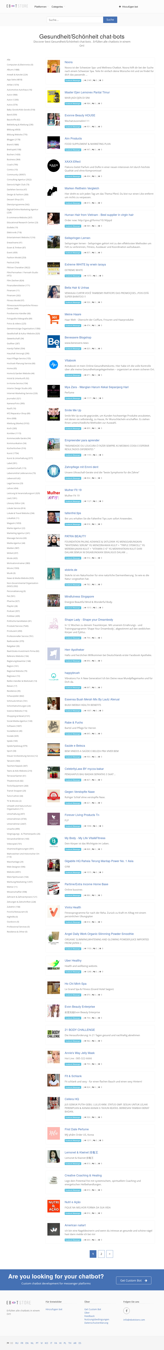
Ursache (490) (13, 828)
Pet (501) (11, 596)
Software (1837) (14, 725)
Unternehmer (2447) (16, 823)
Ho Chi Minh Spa (75, 983)
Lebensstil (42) (13, 478)
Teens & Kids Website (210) (19, 770)
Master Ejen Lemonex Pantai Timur (87, 92)
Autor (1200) (13, 99)
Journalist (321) (14, 398)
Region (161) (13, 666)
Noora (69, 62)
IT (51, 1343)
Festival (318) (13, 262)
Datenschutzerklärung (96, 1322)
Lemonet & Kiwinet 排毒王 (81, 1152)
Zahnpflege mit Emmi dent (81, 467)
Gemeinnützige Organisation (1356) (23, 328)
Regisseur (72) (13, 676)
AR (75, 1343)
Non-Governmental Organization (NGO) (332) (22, 585)
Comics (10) (12, 169)
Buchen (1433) (13, 154)
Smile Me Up (73, 410)
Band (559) (12, 114)
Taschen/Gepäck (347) (17, 765)
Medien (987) (13, 548)
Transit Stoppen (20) (16, 790)
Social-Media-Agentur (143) (19, 721)
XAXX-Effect (73, 161)
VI (42, 1343)
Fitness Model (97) (15, 300)
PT (37, 1343)
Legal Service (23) (15, 483)
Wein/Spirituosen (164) (18, 876)
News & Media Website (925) (20, 578)
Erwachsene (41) (14, 242)
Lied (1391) (12, 498)
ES (80, 1343)
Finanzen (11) (13, 290)
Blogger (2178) (13, 139)
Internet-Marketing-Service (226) (22, 393)
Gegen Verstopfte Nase (80, 791)
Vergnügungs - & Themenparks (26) (23, 833)
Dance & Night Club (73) (18, 184)
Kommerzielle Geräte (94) (19, 438)
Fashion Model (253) (16, 257)
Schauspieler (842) (15, 695)
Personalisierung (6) (16, 591)
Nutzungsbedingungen (96, 1319)
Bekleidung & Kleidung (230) (20, 124)
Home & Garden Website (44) (20, 373)
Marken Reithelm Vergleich (82, 188)
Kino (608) (11, 418)
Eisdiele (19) (12, 227)
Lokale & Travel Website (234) (20, 513)
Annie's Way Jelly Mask (80, 1053)
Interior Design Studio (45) (19, 388)
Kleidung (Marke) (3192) (18, 423)
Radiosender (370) (15, 641)
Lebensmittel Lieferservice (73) (21, 473)
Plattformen (40, 6)
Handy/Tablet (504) (16, 348)
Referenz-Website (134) (18, 656)
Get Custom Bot (131, 1280)
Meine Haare (73, 314)
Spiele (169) (12, 740)
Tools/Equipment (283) (17, 785)
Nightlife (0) (12, 916)
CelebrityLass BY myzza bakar (84, 768)
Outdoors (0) (13, 921)
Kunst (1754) (13, 453)
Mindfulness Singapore (79, 596)
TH (69, 1343)
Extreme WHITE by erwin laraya (85, 264)
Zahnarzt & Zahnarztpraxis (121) (22, 896)
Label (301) (12, 463)
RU (16, 1343)
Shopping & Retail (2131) (18, 716)
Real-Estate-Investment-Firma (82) (23, 651)
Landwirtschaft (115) (16, 468)
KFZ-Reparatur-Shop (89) (18, 413)
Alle (8, 59)
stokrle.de (71, 569)
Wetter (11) (12, 886)
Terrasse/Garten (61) (16, 775)
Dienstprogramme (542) (18, 204)
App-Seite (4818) (14, 79)
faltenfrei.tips (73, 513)
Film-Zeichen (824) (15, 280)
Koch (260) (12, 428)
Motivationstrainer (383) (18, 563)
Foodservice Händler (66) (19, 313)
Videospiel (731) (14, 843)
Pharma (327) (13, 601)
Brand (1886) (13, 144)
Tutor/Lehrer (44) (15, 795)
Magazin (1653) (14, 523)
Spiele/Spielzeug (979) (17, 745)
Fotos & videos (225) (16, 323)
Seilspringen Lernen (77, 238)
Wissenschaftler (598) (17, 891)
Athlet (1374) (13, 84)
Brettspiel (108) (14, 149)
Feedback (89, 1316)
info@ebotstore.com (134, 1319)
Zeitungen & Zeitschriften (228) (21, 901)
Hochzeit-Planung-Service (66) (21, 363)
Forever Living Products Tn (82, 815)
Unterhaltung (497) (16, 813)
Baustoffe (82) (13, 119)
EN (27, 1343)
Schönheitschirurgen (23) (19, 705)
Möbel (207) (12, 553)
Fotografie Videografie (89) (19, 318)
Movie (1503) (13, 568)
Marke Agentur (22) (16, 528)
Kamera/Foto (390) (16, 403)
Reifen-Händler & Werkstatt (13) (22, 681)
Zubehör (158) (13, 906)
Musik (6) (11, 573)
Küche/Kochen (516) (16, 448)
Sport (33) (11, 750)
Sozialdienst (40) (14, 730)
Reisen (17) (12, 685)
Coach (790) (12, 164)
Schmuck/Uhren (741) (17, 700)
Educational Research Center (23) (22, 222)
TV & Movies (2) (14, 800)
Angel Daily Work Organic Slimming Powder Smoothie (99, 934)
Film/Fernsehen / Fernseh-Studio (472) (22, 274)
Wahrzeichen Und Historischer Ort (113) (23, 855)
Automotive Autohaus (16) (19, 89)
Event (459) (12, 252)
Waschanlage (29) (15, 861)
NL (32, 1343)
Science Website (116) (17, 710)
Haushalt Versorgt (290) (18, 353)
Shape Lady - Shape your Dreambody (89, 619)
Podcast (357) (13, 611)
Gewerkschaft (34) (15, 338)
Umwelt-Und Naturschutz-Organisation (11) (19, 807)
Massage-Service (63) (17, 538)
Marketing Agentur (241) (18, 533)
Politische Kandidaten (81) (19, 621)
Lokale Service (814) (16, 508)
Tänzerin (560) (13, 760)
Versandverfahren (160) (18, 838)
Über (87, 1312)
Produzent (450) (14, 631)
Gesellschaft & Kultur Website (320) (23, 333)
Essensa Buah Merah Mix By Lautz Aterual (92, 699)
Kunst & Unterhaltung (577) (20, 458)
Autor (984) (12, 94)
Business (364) (13, 159)
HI (60, 1343)
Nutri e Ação (73, 1202)
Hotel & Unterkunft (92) (18, 378)
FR (22, 1343)
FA (55, 1343)
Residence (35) (13, 690)
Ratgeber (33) (13, 646)
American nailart (75, 1225)
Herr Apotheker (74, 649)
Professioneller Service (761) (20, 636)
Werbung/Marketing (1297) (20, 881)
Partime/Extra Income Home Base (86, 884)
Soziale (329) (13, 735)
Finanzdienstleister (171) (18, 285)
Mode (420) (12, 558)
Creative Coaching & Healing (83, 1175)
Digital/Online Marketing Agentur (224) (22, 211)
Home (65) (12, 368)
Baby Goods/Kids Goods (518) (21, 109)
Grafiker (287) (13, 343)
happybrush (72, 672)
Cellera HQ (72, 1099)
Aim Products (73, 138)
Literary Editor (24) (16, 503)
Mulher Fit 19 (73, 490)
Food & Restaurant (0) (17, 911)
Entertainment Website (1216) (21, 237)
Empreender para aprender (82, 440)
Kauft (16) (11, 408)
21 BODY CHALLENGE (80, 1029)
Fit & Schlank (73, 1076)
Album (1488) (13, 69)
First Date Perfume (77, 1129)
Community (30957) (16, 174)
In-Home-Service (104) (17, 383)
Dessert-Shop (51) (15, 199)
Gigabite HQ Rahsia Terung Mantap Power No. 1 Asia (99, 861)
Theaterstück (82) (15, 780)
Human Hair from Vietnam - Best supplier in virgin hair (99, 214)
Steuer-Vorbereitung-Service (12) (22, 755)
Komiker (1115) (14, 433)
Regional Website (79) (17, 671)
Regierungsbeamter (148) (19, 661)
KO (46, 1343)
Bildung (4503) (13, 129)
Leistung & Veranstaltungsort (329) (23, 493)
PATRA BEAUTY (75, 536)
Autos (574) (12, 104)
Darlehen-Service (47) (17, 189)
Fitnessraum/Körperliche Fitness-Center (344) (22, 307)
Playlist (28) (12, 606)
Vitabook (70, 360)
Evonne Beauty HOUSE (80, 115)
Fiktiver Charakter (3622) (18, 267)
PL (65, 1343)
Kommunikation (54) (16, 443)
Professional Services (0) (18, 926)
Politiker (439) (13, 616)
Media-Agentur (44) (16, 543)
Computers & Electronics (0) (20, 64)
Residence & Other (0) (17, 931)
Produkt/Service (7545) (18, 626)
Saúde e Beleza (75, 745)
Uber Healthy (73, 960)
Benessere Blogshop (78, 337)
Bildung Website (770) (17, 134)
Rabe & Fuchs (74, 722)
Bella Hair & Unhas (77, 287)
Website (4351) (14, 871)
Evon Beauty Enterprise (80, 1006)
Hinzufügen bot (129, 6)
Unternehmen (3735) (17, 818)
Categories (57, 6)
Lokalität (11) (13, 518)
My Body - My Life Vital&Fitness (85, 838)
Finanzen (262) (14, 295)
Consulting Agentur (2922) (19, 179)
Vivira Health (73, 907)
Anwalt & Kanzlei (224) (17, 74)
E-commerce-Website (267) (19, 217)
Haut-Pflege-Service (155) (19, 358)
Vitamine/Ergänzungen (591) (20, 848)
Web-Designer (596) (16, 866)
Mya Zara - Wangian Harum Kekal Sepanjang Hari (97, 387)
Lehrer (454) (12, 488)
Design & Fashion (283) (17, 194)
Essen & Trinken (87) (16, 247)
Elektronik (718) (14, 232)
